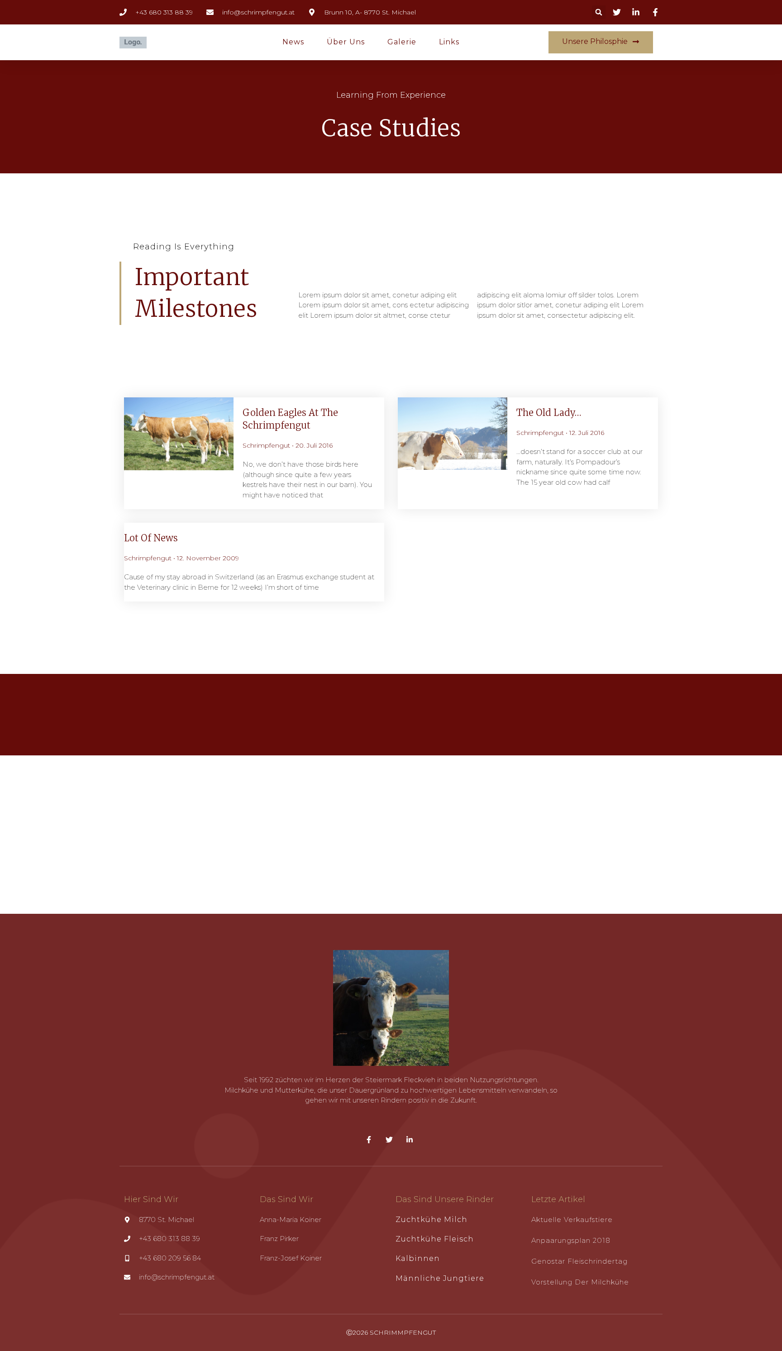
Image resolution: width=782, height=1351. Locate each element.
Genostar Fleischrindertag (579, 1261)
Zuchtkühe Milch (431, 1219)
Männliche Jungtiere (440, 1278)
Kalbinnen (418, 1258)
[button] (599, 12)
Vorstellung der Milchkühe (580, 1282)
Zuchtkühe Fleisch (435, 1239)
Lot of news (151, 538)
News (293, 42)
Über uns (346, 42)
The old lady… (548, 412)
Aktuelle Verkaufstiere (572, 1219)
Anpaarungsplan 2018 (570, 1240)
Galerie (401, 42)
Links (449, 42)
